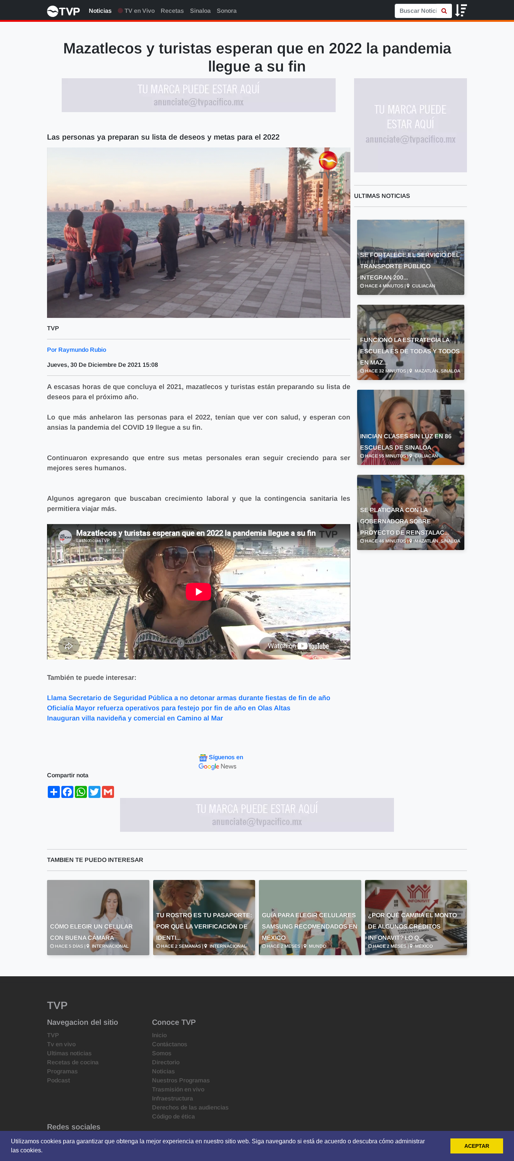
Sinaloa (200, 11)
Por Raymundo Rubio (76, 349)
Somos (162, 1053)
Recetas (172, 11)
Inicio (159, 1035)
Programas (62, 1071)
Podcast (58, 1080)
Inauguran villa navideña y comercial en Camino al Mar (136, 718)
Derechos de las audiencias (190, 1107)
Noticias (100, 11)
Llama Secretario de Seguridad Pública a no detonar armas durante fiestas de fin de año (188, 698)
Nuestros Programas (181, 1080)
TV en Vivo (139, 11)
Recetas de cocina (73, 1062)
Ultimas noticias (69, 1053)
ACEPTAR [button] (476, 1146)
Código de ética (173, 1116)
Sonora (227, 11)
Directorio (165, 1062)
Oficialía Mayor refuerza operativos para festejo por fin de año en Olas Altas (168, 708)
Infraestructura (172, 1098)
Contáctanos (169, 1044)
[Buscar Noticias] (444, 11)
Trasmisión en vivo (178, 1089)
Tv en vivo (61, 1044)
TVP (53, 1035)
